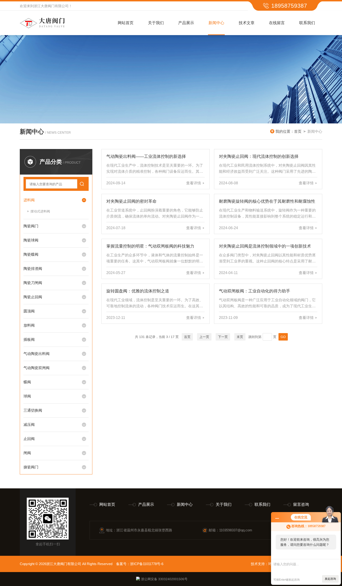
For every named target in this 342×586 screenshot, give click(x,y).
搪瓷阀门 (30, 467)
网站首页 (126, 23)
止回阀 (29, 439)
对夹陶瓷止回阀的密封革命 (131, 201)
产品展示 (186, 23)
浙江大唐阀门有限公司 (51, 6)
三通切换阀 (32, 410)
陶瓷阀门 (30, 226)
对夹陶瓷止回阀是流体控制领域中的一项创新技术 (265, 246)
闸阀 (27, 453)
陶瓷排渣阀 (32, 269)
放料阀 (29, 325)
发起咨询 (330, 578)
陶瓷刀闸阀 (32, 283)
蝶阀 (27, 382)
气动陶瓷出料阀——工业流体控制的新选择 (146, 156)
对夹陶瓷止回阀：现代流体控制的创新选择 (258, 156)
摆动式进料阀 (40, 211)
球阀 (27, 396)
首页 (298, 131)
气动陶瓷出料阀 (36, 354)
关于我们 (156, 23)
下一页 (223, 337)
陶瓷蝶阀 (30, 254)
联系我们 (307, 23)
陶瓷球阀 (30, 240)
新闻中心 (216, 23)
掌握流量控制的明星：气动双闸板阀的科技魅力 (150, 246)
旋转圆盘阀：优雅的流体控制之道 (137, 291)
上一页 (204, 337)
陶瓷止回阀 (32, 297)
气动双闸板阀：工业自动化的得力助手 (254, 291)
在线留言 (277, 23)
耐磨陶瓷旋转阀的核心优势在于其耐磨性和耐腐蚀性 (267, 201)
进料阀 (29, 200)
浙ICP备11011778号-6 (146, 564)
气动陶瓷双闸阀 (36, 368)
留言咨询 (301, 504)
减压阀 (29, 425)
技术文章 (247, 23)
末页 (240, 337)
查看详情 (193, 183)
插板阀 (29, 339)
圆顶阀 (29, 311)
